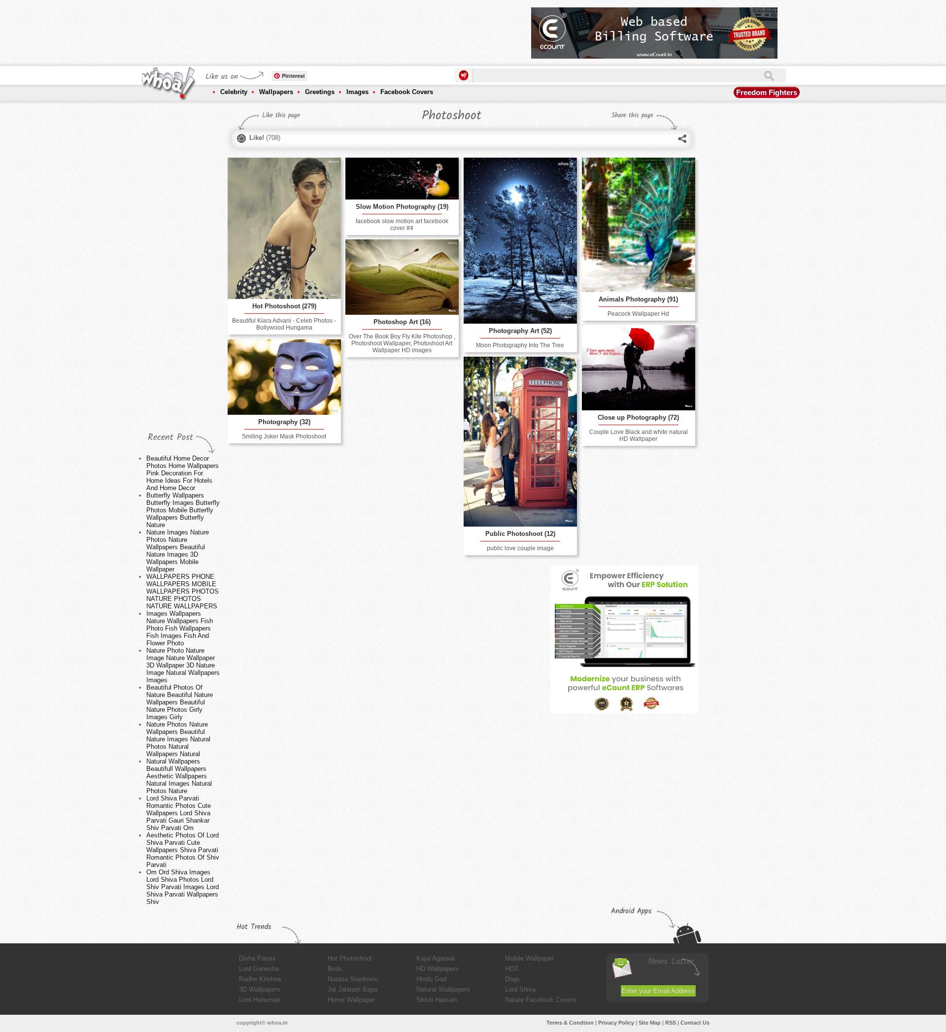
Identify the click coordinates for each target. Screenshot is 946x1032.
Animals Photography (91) (638, 299)
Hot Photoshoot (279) (284, 306)
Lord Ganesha (259, 968)
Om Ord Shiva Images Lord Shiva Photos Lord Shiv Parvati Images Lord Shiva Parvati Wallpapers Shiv (182, 886)
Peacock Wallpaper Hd (638, 313)
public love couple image (520, 548)
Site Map (650, 1023)
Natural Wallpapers (443, 989)
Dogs (512, 979)
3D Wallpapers (259, 989)
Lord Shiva (520, 989)
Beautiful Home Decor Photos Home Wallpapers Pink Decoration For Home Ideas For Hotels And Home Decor (182, 473)
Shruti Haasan (436, 999)
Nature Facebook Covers (540, 999)
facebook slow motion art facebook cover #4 (402, 225)
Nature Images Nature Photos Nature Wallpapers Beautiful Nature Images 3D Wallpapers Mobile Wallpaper (177, 551)
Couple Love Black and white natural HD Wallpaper (638, 435)
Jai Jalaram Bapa (352, 989)
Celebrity (233, 92)
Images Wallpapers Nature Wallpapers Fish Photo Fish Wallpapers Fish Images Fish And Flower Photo (179, 628)
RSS (670, 1023)
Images (357, 92)
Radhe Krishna (260, 979)
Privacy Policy (616, 1023)
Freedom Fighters (766, 92)
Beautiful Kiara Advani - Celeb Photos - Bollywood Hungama (284, 324)
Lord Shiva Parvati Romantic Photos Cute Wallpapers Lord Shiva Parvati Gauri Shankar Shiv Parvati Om (178, 813)
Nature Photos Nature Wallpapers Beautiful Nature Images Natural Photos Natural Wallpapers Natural (178, 739)
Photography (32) (284, 422)
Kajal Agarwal (435, 958)
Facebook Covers (406, 92)
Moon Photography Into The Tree (520, 345)
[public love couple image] (520, 442)
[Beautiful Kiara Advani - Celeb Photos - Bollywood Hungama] (284, 229)
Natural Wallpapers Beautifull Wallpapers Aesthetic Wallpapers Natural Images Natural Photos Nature (179, 776)
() (264, 137)
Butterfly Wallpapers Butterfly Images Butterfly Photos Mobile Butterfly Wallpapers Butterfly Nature (183, 510)
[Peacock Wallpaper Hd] (638, 225)
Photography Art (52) (520, 330)
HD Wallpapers (437, 968)
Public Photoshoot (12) (520, 533)
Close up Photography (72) (638, 417)
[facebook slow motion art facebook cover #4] (402, 179)
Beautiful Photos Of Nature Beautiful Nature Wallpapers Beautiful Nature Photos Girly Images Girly (179, 702)
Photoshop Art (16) (402, 322)
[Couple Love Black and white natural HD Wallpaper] (638, 367)
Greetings (320, 92)
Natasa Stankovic (353, 979)
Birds (335, 968)
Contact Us (695, 1023)
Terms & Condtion (570, 1023)
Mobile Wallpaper (529, 958)
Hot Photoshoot (350, 958)
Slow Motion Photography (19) (402, 206)
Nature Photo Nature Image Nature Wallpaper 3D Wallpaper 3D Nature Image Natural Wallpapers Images (183, 665)
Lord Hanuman (259, 999)
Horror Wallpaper (351, 999)
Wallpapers (276, 92)
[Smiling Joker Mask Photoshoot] (284, 377)
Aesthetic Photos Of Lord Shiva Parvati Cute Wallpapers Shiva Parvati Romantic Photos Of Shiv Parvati (182, 850)
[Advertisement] (344, 29)
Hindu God (431, 979)
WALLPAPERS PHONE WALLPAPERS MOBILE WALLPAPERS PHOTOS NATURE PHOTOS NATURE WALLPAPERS (182, 591)
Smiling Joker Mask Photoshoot (284, 436)
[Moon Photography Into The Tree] (520, 241)
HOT (511, 968)
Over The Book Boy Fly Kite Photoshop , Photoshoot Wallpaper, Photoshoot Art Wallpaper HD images (402, 343)
